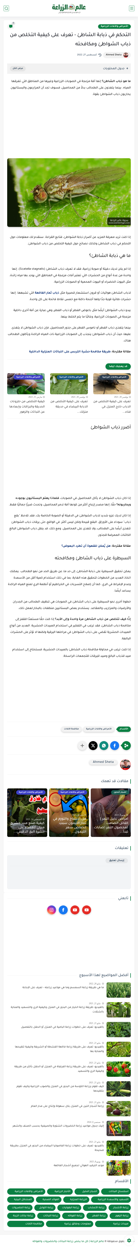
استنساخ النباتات (118, 1191)
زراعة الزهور (121, 1215)
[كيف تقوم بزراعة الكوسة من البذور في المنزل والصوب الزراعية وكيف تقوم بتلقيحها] (119, 1089)
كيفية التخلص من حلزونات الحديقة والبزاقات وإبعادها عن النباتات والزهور (27, 407)
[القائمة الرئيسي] (131, 8)
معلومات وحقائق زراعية (77, 1224)
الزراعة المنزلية (78, 1199)
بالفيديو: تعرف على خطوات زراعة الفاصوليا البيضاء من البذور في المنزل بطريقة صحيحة (57, 1148)
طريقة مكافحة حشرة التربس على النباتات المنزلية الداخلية (70, 351)
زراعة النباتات (50, 1215)
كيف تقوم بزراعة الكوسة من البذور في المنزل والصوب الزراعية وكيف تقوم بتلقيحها (60, 1089)
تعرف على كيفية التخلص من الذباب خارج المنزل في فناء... (112, 407)
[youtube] (86, 909)
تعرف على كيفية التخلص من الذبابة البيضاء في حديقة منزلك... (69, 407)
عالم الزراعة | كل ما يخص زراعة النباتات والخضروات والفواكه (68, 1241)
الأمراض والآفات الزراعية (114, 26)
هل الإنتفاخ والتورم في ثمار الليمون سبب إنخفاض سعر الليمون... (69, 825)
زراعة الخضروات (21, 1207)
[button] (114, 745)
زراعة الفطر (98, 1215)
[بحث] (6, 8)
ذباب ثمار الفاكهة (47, 293)
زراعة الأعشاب (96, 1207)
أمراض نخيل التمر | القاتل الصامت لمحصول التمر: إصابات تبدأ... (111, 825)
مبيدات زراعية (120, 1224)
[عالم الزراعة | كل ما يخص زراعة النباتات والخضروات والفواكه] (69, 8)
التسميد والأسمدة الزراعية (113, 1199)
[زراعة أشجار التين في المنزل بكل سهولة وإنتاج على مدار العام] (119, 1108)
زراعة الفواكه (75, 1215)
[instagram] (51, 909)
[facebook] (63, 909)
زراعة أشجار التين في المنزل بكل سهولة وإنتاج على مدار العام (67, 1106)
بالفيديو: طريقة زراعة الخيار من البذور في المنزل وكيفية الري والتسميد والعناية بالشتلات (57, 1010)
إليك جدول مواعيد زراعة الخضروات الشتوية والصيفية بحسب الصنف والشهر (58, 1126)
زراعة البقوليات (70, 1207)
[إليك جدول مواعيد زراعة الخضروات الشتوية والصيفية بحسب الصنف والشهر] (119, 1128)
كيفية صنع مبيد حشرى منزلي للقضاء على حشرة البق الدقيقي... (27, 828)
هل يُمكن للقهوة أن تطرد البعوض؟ (86, 546)
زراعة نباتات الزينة (23, 1215)
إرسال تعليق (116, 860)
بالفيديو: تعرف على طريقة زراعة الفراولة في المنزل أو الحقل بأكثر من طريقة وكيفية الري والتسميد (59, 1069)
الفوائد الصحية (51, 1199)
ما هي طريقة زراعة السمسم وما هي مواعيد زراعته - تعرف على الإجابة (63, 987)
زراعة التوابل (46, 1207)
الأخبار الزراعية (62, 1191)
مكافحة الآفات (71, 729)
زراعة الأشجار (120, 1207)
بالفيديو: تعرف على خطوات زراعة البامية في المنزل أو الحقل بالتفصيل (62, 1027)
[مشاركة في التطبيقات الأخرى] (82, 745)
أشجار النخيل (89, 1191)
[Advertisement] (69, 131)
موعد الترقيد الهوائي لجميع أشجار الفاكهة (79, 1165)
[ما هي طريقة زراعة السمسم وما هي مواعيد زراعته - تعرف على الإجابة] (119, 990)
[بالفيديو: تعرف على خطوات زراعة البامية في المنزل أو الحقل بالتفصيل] (119, 1029)
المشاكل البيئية (23, 1199)
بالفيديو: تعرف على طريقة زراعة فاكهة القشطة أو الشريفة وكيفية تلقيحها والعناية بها (59, 1049)
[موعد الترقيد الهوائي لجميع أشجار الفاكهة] (119, 1168)
